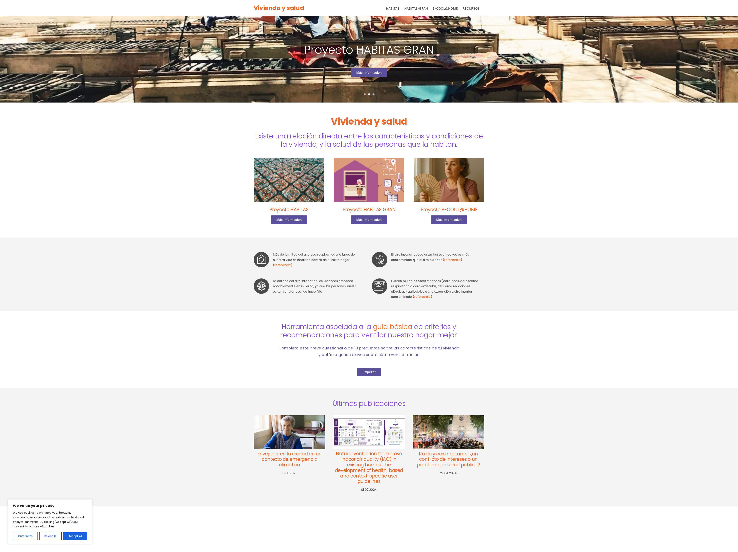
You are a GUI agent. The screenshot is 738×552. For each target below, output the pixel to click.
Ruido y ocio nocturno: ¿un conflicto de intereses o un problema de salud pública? (448, 459)
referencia (282, 265)
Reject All (50, 536)
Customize (25, 536)
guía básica (392, 327)
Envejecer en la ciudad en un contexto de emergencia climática (289, 459)
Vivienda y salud (279, 8)
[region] (50, 521)
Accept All (75, 536)
